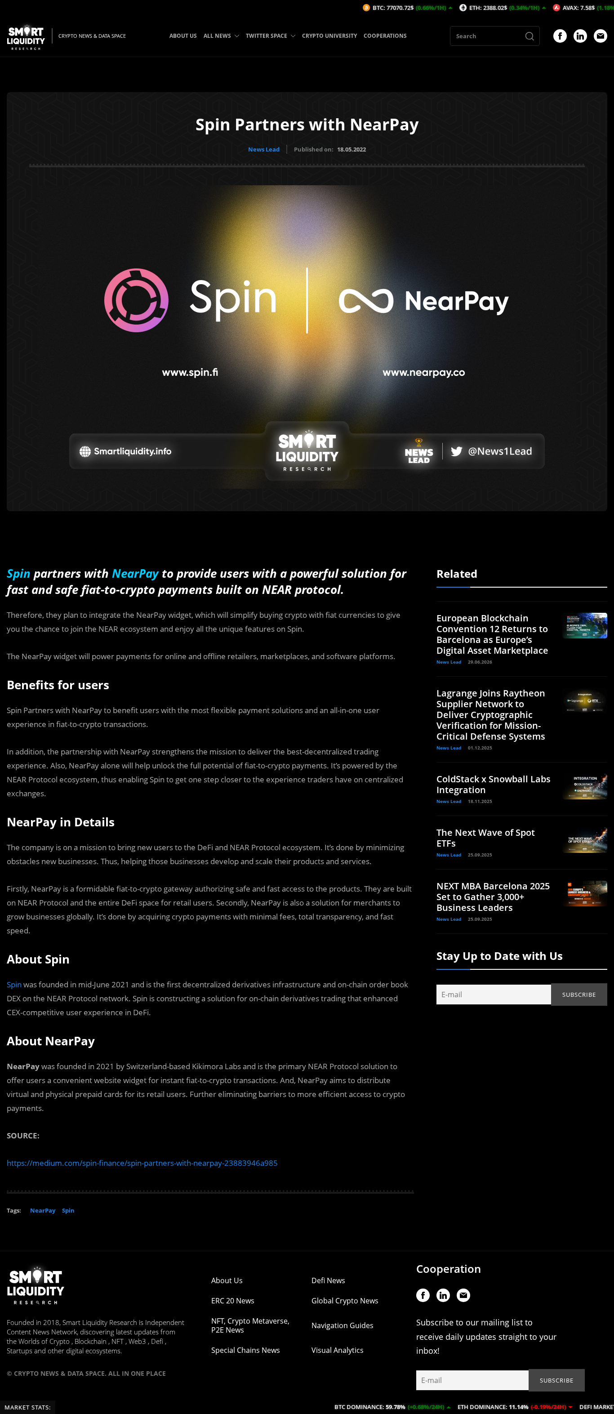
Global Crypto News (344, 1301)
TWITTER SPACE (266, 36)
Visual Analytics (337, 1350)
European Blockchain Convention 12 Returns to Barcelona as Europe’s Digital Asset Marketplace (492, 634)
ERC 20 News (232, 1301)
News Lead (264, 149)
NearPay (42, 1210)
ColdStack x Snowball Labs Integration (493, 784)
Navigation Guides (342, 1325)
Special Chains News (245, 1350)
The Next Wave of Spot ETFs (485, 837)
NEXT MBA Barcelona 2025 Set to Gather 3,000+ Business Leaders (493, 897)
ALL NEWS (217, 36)
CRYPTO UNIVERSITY (329, 36)
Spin (14, 984)
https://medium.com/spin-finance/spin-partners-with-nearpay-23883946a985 (142, 1163)
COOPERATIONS (385, 36)
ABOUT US (183, 36)
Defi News (328, 1280)
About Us (227, 1280)
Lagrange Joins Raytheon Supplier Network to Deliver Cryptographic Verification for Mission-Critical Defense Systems (490, 714)
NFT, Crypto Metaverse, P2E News (250, 1325)
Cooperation (448, 1268)
